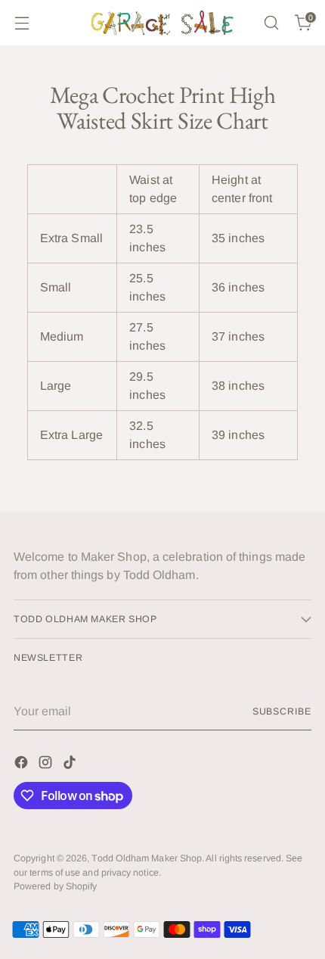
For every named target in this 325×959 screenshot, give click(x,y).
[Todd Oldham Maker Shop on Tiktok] (71, 765)
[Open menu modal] (21, 23)
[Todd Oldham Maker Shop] (162, 23)
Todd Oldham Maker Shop (146, 858)
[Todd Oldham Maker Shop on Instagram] (47, 765)
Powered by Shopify (55, 886)
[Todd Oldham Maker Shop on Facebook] (23, 765)
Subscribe (281, 711)
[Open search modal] (270, 23)
